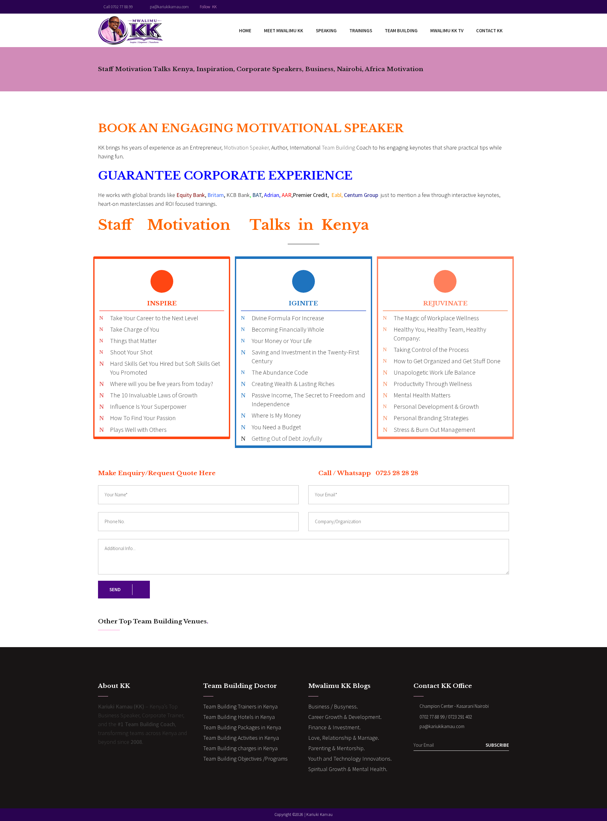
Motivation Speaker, (247, 147)
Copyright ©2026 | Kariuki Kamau (303, 814)
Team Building (338, 147)
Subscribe (497, 745)
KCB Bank (238, 195)
